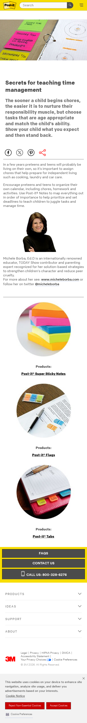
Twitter (19, 152)
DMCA (66, 653)
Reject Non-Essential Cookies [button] (25, 705)
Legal (24, 653)
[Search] (70, 5)
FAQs (43, 553)
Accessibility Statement (35, 656)
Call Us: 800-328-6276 (46, 575)
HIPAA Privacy (50, 653)
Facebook (8, 152)
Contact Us (43, 563)
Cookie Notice (15, 696)
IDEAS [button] (10, 606)
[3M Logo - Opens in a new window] (9, 5)
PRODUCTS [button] (14, 594)
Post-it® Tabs (43, 536)
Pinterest (31, 152)
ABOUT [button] (11, 631)
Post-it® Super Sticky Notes (43, 373)
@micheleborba (47, 284)
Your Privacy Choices (33, 659)
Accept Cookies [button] (58, 705)
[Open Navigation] (81, 5)
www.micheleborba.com (60, 279)
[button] (19, 714)
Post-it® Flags (43, 455)
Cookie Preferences (65, 659)
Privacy (34, 653)
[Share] (42, 152)
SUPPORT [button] (13, 619)
